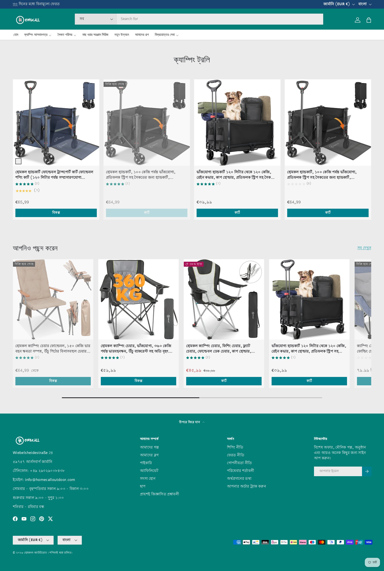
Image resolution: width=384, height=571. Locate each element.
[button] (368, 20)
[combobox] (199, 19)
